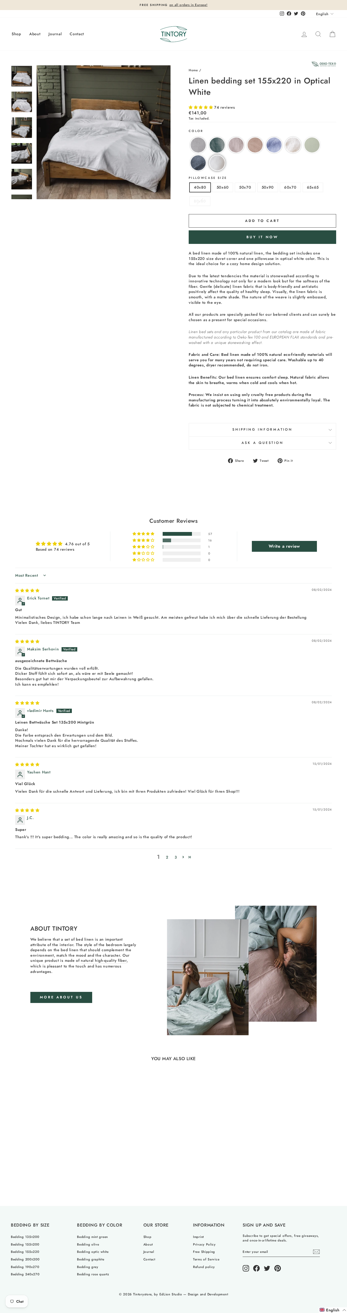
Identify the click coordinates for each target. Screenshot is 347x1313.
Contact (77, 34)
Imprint (198, 1236)
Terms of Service (206, 1259)
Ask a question (263, 442)
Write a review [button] (284, 546)
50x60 (223, 187)
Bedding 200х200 (25, 1259)
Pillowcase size (208, 178)
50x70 (245, 187)
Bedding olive (88, 1244)
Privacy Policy (204, 1244)
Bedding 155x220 (25, 1251)
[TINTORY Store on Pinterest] (277, 1268)
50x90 (268, 187)
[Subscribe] (316, 1252)
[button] (201, 107)
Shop (16, 34)
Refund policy (204, 1266)
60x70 (290, 187)
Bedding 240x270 (25, 1274)
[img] (27, 590)
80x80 (200, 201)
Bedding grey (87, 1266)
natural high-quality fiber (104, 960)
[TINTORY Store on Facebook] (256, 1268)
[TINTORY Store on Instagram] (246, 1268)
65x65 (313, 187)
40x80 (200, 187)
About (35, 34)
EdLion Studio (170, 1294)
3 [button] (176, 857)
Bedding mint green (92, 1236)
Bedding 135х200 (25, 1236)
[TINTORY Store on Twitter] (267, 1268)
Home (193, 70)
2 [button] (167, 857)
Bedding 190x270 (25, 1266)
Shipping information (262, 429)
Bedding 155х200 (25, 1244)
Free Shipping (204, 1251)
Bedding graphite (90, 1259)
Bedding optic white (92, 1251)
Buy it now (262, 237)
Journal (55, 34)
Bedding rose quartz (93, 1274)
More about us (61, 997)
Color (196, 131)
